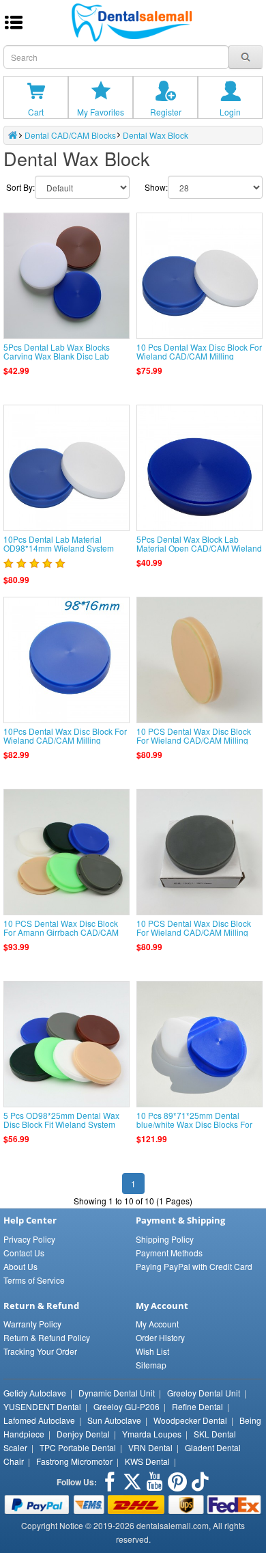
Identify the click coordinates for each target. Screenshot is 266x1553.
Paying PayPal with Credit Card (194, 1266)
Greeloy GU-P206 (126, 1406)
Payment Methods (169, 1252)
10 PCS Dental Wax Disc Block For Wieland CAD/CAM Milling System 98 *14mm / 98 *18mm (193, 932)
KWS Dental (147, 1461)
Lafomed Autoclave (39, 1420)
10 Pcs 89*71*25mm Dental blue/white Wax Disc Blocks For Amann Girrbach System (194, 1124)
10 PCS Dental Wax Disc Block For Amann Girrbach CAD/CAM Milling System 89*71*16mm (61, 932)
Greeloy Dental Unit (203, 1393)
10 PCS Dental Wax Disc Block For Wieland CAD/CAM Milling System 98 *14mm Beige (193, 740)
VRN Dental (150, 1447)
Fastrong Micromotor (74, 1461)
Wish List (152, 1351)
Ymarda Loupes (151, 1434)
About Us (20, 1266)
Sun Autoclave (114, 1420)
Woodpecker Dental (190, 1420)
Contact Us (23, 1252)
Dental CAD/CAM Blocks (70, 135)
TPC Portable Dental (78, 1447)
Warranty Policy (32, 1323)
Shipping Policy (165, 1239)
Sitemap (151, 1364)
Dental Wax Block (155, 135)
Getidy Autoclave (34, 1393)
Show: (156, 187)
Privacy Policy (29, 1239)
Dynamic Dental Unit (116, 1393)
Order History (160, 1337)
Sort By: (20, 187)
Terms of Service (34, 1280)
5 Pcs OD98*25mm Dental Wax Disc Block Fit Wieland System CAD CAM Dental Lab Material (61, 1124)
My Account (157, 1323)
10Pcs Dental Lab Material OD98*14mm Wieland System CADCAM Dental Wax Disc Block (64, 548)
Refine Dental (197, 1406)
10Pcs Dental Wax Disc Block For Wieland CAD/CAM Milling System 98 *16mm (65, 740)
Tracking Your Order (40, 1351)
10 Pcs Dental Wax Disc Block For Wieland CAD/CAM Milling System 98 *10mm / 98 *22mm (199, 355)
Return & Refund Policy (46, 1337)
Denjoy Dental (83, 1434)
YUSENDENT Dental (42, 1406)
